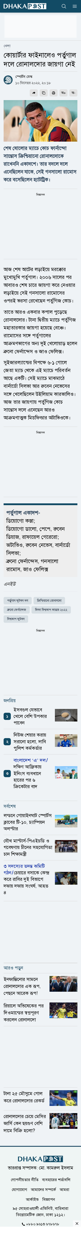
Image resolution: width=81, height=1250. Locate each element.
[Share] (34, 92)
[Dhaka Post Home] (40, 1159)
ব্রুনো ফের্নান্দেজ (16, 610)
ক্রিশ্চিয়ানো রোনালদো (49, 601)
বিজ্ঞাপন (48, 1199)
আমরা (64, 1189)
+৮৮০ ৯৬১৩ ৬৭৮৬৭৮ (42, 1224)
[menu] (73, 6)
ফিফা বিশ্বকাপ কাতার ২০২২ (51, 610)
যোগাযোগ (19, 1189)
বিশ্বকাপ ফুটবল (16, 619)
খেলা (7, 46)
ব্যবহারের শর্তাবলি (56, 1179)
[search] (63, 6)
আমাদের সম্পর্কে (43, 1189)
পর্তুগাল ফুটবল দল (17, 601)
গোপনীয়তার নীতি (24, 1179)
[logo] (25, 6)
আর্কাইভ (32, 1199)
